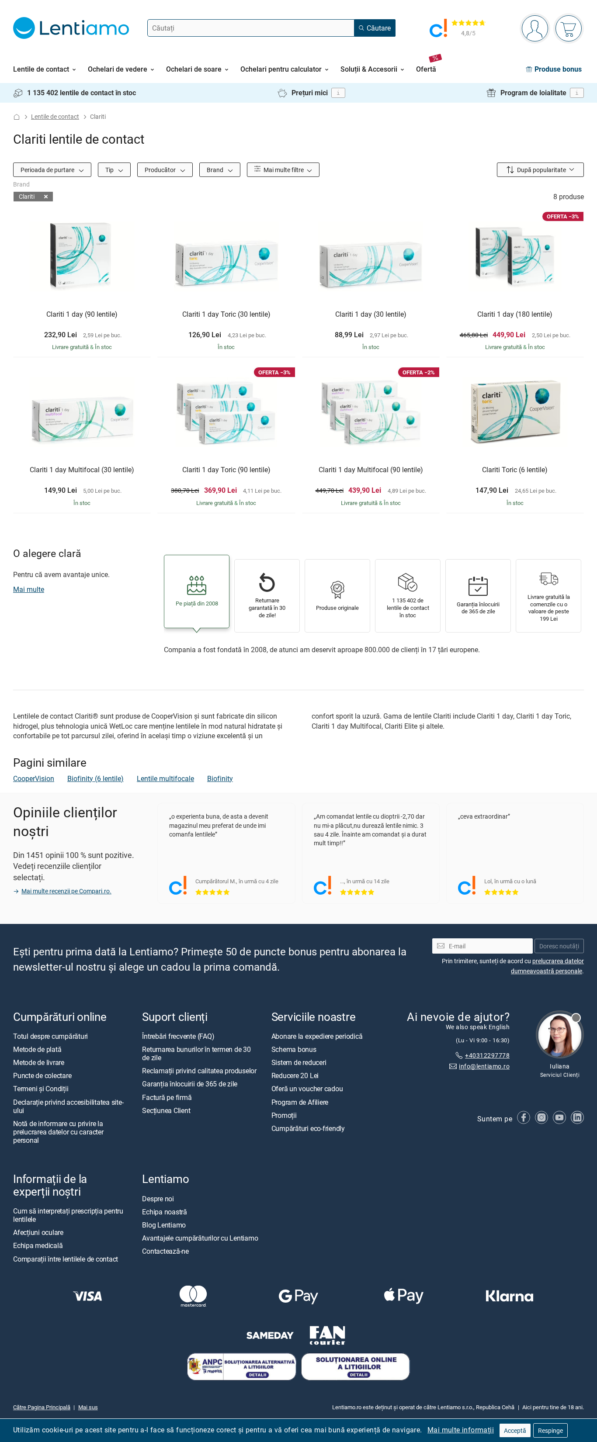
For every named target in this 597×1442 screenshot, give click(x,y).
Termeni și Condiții (40, 1089)
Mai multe (28, 589)
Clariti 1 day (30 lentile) (370, 314)
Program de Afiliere (299, 1102)
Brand (216, 170)
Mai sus (88, 1407)
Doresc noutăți (559, 946)
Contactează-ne (165, 1251)
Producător (161, 170)
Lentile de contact (55, 116)
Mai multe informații (460, 1430)
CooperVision (33, 778)
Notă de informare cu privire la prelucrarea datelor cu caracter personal (58, 1132)
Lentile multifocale (165, 778)
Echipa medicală (37, 1246)
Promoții (284, 1115)
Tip (110, 170)
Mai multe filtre (283, 170)
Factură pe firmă (166, 1097)
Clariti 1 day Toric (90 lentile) (226, 470)
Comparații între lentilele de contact (65, 1259)
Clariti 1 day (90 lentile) (82, 314)
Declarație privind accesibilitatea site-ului (68, 1106)
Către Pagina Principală (41, 1407)
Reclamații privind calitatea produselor (199, 1071)
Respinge (550, 1430)
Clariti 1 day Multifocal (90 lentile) (371, 470)
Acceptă (515, 1430)
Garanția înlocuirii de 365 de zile (189, 1084)
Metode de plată (37, 1049)
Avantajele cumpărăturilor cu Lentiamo (200, 1238)
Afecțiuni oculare (38, 1233)
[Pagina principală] (16, 117)
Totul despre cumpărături (50, 1036)
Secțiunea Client (166, 1110)
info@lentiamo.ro (484, 1066)
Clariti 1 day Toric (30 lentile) (226, 314)
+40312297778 (487, 1055)
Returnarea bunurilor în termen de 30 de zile (196, 1053)
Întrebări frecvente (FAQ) (178, 1036)
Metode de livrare (38, 1062)
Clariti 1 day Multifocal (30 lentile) (82, 470)
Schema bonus (293, 1049)
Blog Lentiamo (164, 1225)
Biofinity (220, 778)
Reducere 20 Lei (295, 1076)
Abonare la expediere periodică (317, 1036)
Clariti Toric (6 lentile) (515, 470)
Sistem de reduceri (298, 1062)
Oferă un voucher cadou (307, 1089)
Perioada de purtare (48, 170)
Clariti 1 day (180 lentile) (514, 314)
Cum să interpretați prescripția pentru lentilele (68, 1215)
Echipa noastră (164, 1212)
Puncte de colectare (42, 1076)
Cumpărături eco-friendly (308, 1128)
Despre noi (158, 1198)
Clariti (27, 196)
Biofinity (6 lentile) (95, 778)
